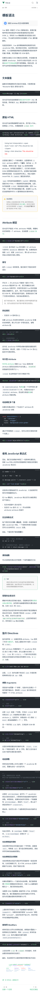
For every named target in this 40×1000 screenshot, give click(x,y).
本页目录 (34, 7)
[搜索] (32, 2)
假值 (29, 392)
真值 (22, 387)
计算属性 (7, 884)
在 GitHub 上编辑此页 (11, 980)
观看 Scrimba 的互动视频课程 (18, 23)
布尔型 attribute (8, 364)
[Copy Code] (38, 93)
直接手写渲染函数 (10, 63)
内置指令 (10, 642)
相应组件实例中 (25, 100)
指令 (28, 126)
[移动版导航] (37, 2)
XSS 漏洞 (22, 204)
